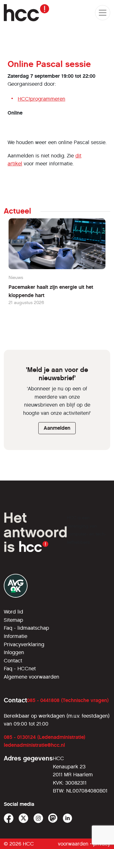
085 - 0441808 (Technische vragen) (68, 700)
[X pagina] (23, 818)
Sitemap (13, 620)
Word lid (13, 612)
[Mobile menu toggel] (102, 12)
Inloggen (14, 652)
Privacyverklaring (24, 644)
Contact (13, 661)
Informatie (15, 636)
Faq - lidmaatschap (26, 628)
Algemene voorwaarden (31, 677)
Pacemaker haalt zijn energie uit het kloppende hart (51, 291)
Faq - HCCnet (20, 669)
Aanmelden (57, 428)
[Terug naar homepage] (26, 13)
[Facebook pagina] (9, 818)
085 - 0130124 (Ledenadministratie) (44, 737)
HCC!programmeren (41, 99)
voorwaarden (73, 844)
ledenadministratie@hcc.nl (34, 745)
